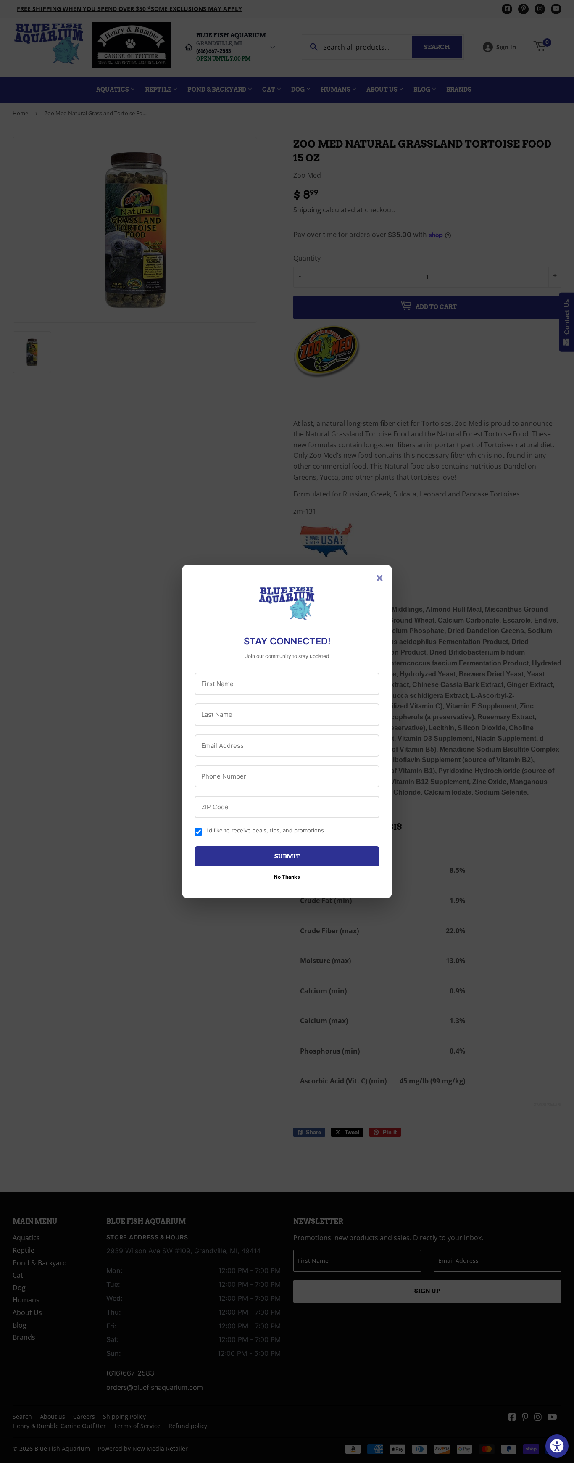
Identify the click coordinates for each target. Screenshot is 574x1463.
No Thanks (287, 877)
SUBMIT (287, 856)
